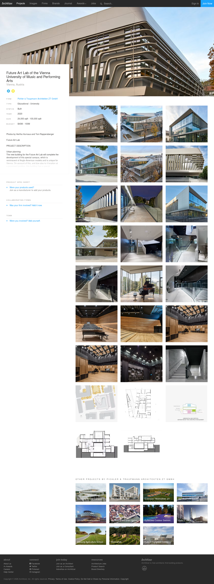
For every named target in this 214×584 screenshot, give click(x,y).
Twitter (34, 566)
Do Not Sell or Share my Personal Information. (100, 578)
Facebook (35, 563)
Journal (68, 3)
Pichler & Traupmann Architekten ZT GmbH (38, 98)
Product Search (98, 566)
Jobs (93, 3)
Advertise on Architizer (65, 569)
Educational (23, 103)
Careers (7, 569)
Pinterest (35, 569)
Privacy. (51, 578)
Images (33, 3)
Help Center (9, 571)
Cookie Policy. (74, 578)
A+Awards (8, 566)
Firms (45, 3)
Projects (20, 3)
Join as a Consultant (65, 566)
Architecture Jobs (98, 563)
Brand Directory (98, 569)
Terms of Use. (62, 578)
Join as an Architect (64, 563)
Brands (56, 3)
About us (7, 563)
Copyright (125, 578)
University (34, 103)
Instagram (35, 571)
